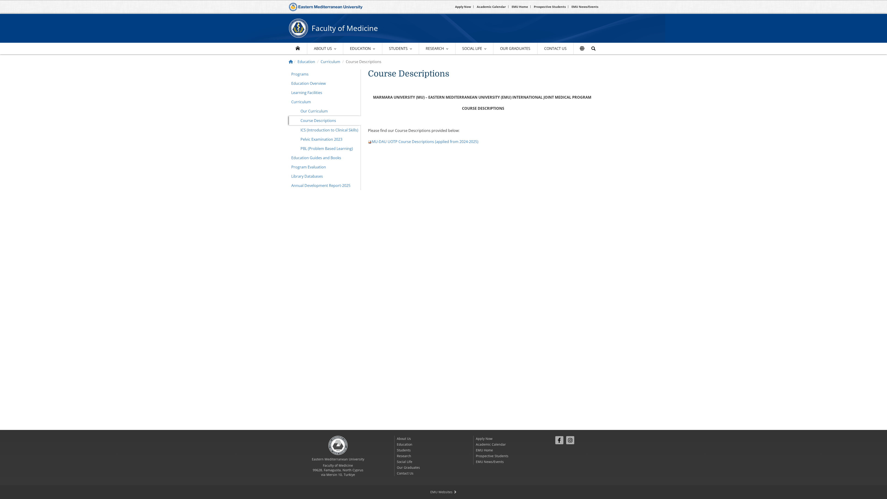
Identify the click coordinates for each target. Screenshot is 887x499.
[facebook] (559, 440)
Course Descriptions (318, 120)
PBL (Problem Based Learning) (327, 148)
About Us (323, 48)
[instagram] (570, 440)
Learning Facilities (306, 92)
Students (398, 48)
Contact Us (555, 48)
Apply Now (463, 7)
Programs (300, 74)
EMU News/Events (584, 7)
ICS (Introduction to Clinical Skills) (329, 130)
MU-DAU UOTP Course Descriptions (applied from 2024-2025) (425, 141)
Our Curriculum (314, 111)
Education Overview (308, 83)
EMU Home (520, 7)
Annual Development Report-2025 (320, 185)
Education (360, 48)
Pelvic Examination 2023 (321, 139)
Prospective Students (550, 7)
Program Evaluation (308, 167)
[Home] (291, 61)
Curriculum (330, 61)
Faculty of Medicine (345, 28)
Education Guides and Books (316, 157)
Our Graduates (515, 48)
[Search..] (593, 48)
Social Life (472, 48)
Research (435, 48)
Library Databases (307, 176)
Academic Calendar (491, 7)
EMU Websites (441, 492)
